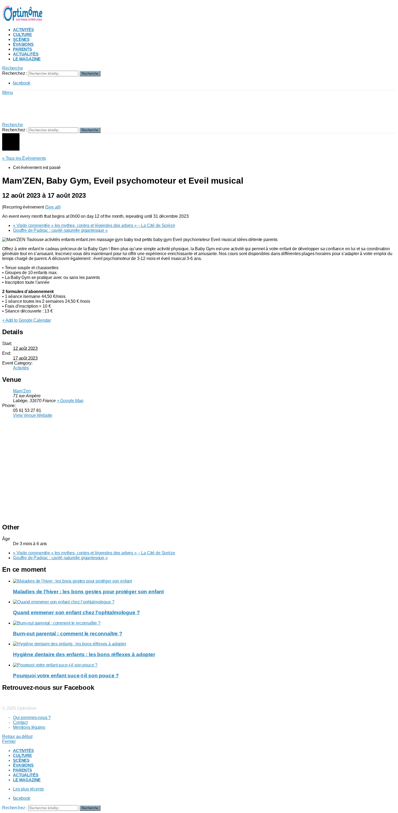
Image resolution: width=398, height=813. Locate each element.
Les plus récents (28, 789)
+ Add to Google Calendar (26, 320)
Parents (22, 49)
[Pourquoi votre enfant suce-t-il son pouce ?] (204, 665)
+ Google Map (70, 400)
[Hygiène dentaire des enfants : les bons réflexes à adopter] (204, 644)
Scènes (21, 39)
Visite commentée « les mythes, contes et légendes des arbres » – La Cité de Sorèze (94, 225)
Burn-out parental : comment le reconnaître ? (67, 633)
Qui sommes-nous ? (32, 717)
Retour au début (17, 736)
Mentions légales (29, 727)
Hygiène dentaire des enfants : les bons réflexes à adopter (84, 654)
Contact (20, 722)
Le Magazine (27, 59)
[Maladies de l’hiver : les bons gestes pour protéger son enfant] (204, 581)
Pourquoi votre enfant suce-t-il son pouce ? (66, 675)
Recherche (89, 73)
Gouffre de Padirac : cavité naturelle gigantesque (60, 230)
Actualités (25, 54)
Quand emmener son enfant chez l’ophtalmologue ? (76, 612)
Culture (22, 34)
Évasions (23, 44)
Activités (23, 29)
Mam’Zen (22, 391)
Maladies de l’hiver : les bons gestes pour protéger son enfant (88, 591)
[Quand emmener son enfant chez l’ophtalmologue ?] (204, 602)
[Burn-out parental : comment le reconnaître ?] (204, 623)
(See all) (53, 207)
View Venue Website (32, 415)
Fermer (9, 741)
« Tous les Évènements (24, 158)
